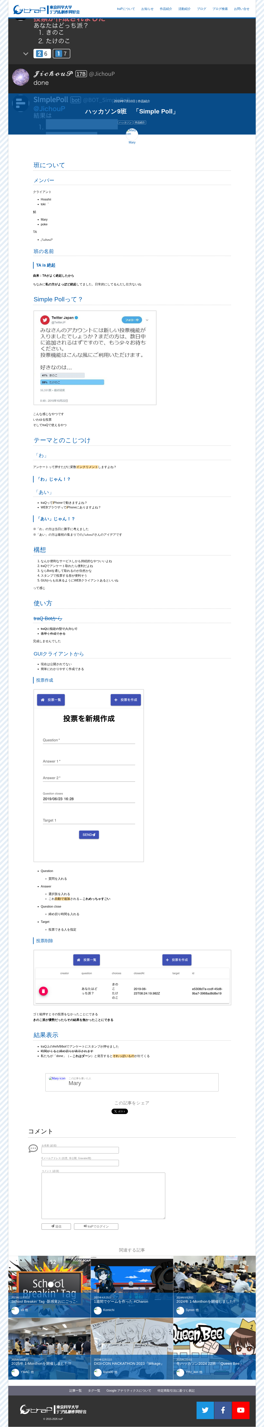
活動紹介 (184, 8)
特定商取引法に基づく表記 (176, 1390)
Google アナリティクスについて (128, 1390)
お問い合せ (242, 8)
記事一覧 (75, 1390)
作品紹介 (166, 8)
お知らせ (147, 8)
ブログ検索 (220, 8)
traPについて (126, 8)
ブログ (201, 8)
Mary (75, 1083)
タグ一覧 (94, 1390)
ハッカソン (125, 122)
